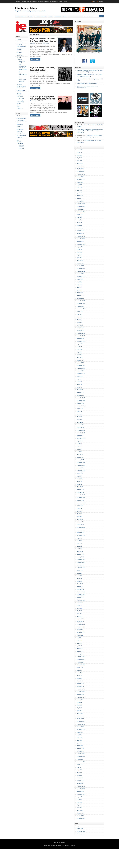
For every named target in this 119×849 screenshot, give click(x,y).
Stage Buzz (20, 108)
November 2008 (81, 724)
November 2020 (81, 336)
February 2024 (80, 230)
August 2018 (80, 408)
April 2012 (79, 613)
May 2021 (79, 319)
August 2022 (80, 279)
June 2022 (79, 284)
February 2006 (80, 813)
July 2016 (79, 476)
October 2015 (80, 500)
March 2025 (80, 195)
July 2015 (79, 508)
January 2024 (80, 233)
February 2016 (80, 489)
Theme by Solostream (70, 845)
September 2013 (81, 567)
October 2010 (80, 662)
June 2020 (79, 349)
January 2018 (80, 427)
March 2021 (80, 325)
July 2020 (79, 346)
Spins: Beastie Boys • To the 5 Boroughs (87, 83)
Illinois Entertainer (26, 8)
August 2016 (80, 473)
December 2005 (81, 818)
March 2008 (80, 745)
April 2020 (79, 354)
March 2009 (80, 713)
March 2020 (80, 357)
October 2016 (80, 468)
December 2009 (81, 689)
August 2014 (80, 538)
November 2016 (81, 465)
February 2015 (80, 522)
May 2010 (79, 675)
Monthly (50, 16)
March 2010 (80, 681)
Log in (78, 826)
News (18, 105)
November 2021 (81, 303)
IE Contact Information (43, 1)
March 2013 (80, 584)
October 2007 (80, 759)
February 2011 (80, 651)
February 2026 (80, 166)
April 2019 (79, 387)
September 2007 (81, 762)
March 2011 (80, 648)
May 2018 (79, 416)
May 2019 (79, 384)
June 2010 (79, 673)
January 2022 (80, 298)
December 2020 (81, 333)
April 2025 (79, 193)
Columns (19, 59)
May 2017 (79, 449)
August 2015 (80, 505)
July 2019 (79, 379)
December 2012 (81, 592)
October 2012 (80, 597)
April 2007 (79, 775)
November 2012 (81, 594)
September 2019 (81, 373)
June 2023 (79, 252)
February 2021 (80, 327)
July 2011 (79, 638)
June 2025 (79, 187)
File (19, 71)
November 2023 (81, 238)
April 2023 (79, 257)
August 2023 (80, 247)
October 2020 (80, 338)
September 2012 (81, 600)
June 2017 (79, 446)
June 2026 (79, 155)
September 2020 (81, 341)
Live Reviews (20, 101)
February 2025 (80, 198)
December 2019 (81, 365)
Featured (30, 16)
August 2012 (80, 602)
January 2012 (80, 621)
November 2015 (81, 497)
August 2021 (80, 311)
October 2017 (80, 435)
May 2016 (79, 481)
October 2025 (80, 176)
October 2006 (80, 791)
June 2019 (79, 381)
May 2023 (79, 255)
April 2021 (79, 322)
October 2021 (80, 306)
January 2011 (80, 654)
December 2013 (81, 559)
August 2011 (80, 635)
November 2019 (81, 368)
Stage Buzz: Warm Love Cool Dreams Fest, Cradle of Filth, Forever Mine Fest (43, 39)
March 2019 (80, 389)
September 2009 (81, 697)
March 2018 (80, 422)
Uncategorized (57, 16)
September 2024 (81, 212)
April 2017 (79, 451)
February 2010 (80, 683)
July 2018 (79, 411)
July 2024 (79, 217)
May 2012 (79, 611)
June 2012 (79, 608)
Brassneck (32, 43)
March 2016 (80, 487)
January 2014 (80, 557)
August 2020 (80, 344)
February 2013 (80, 586)
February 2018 (80, 425)
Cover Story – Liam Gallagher (94, 135)
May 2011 (79, 643)
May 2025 (79, 190)
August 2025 (80, 182)
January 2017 (80, 460)
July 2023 (79, 249)
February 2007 (80, 780)
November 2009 (81, 691)
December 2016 (81, 462)
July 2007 (79, 767)
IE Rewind (36, 16)
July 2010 (79, 670)
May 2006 (79, 805)
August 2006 (80, 797)
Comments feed (81, 831)
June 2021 (79, 317)
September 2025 (81, 179)
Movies (19, 103)
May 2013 (79, 578)
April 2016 (79, 484)
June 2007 (79, 770)
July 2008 (79, 735)
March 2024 (80, 228)
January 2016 (80, 492)
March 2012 (80, 616)
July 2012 (79, 605)
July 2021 (79, 314)
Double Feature (22, 69)
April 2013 (79, 581)
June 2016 (79, 478)
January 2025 (80, 201)
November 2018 (81, 400)
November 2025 (81, 174)
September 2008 (81, 729)
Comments (101, 1)
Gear (20, 73)
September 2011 (81, 632)
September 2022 (81, 276)
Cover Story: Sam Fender (93, 138)
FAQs (18, 128)
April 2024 (79, 225)
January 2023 (80, 265)
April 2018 (79, 419)
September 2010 (81, 664)
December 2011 (81, 624)
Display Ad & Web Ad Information (29, 1)
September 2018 (81, 406)
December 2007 (81, 753)
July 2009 (79, 702)
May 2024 (79, 222)
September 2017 (81, 438)
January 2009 (80, 718)
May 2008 (79, 740)
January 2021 (80, 330)
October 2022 (80, 274)
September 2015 (81, 503)
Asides (17, 16)
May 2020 (79, 352)
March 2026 (80, 163)
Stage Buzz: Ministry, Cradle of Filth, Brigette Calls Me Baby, (42, 68)
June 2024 (79, 220)
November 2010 (81, 659)
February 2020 (80, 360)
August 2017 (80, 441)
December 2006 (81, 786)
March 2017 (80, 454)
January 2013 (80, 589)
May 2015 (79, 513)
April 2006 (79, 807)
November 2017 (81, 433)
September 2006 (81, 794)
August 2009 (80, 700)
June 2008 (79, 737)
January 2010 (80, 686)
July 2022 (79, 282)
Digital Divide (22, 68)
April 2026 (79, 160)
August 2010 (80, 667)
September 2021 (81, 309)
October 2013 (80, 565)
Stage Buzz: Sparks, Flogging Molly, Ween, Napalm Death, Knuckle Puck (42, 97)
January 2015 (80, 524)
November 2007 (81, 756)
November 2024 (81, 206)
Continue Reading (35, 59)
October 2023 (80, 241)
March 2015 (80, 519)
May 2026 (79, 158)
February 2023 (80, 263)
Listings (65, 1)
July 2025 (79, 185)
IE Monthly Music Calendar (56, 1)
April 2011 (79, 646)
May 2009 (79, 708)
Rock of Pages (22, 79)
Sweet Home (22, 83)
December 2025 (81, 171)
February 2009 (80, 716)
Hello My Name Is (21, 46)
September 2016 (81, 470)
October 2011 (80, 629)
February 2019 (80, 392)
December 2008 (81, 721)
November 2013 (81, 562)
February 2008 (80, 748)
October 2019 (80, 371)
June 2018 (79, 414)
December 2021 (81, 301)
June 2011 (79, 640)
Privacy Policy (20, 133)
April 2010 (79, 678)
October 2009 (80, 694)
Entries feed (80, 828)
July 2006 (79, 799)
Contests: (18, 1)
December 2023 (81, 236)
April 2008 (79, 743)
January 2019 (80, 395)
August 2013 (80, 570)
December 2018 (81, 398)
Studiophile (21, 81)
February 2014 (80, 554)
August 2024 (80, 214)
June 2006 (79, 802)
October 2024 (80, 209)
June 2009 (79, 705)
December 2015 (81, 495)
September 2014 (81, 535)
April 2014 (79, 549)
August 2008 (80, 732)
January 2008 (80, 751)
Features (19, 84)
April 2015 (79, 516)
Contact (19, 126)
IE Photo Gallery (21, 88)
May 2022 (79, 287)
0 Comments (46, 43)
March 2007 (80, 778)
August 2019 (80, 376)
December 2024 (81, 203)
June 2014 (79, 543)
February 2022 (80, 295)
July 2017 (79, 443)
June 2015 (79, 511)
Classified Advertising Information (21, 146)
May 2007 (79, 772)
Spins (18, 106)
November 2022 (81, 271)
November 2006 (81, 788)
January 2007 (80, 783)
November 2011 (81, 627)
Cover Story (23, 16)
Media (20, 78)
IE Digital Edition (21, 86)
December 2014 (81, 527)
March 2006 (80, 810)
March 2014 (80, 551)
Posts (94, 1)
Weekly (64, 16)
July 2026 (79, 152)
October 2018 (80, 403)
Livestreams (43, 16)
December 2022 (81, 268)
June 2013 (79, 576)
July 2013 (79, 573)
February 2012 (80, 619)
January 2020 (80, 363)
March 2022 (80, 292)
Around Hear (22, 61)
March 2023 (80, 260)
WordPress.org (80, 834)
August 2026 (80, 150)
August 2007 (80, 764)
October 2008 (80, 726)
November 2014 (81, 530)
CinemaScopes (22, 66)
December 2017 (81, 430)
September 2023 (81, 244)
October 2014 (80, 532)
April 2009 (79, 710)
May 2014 (79, 546)
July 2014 (79, 540)
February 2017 (80, 457)
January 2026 (80, 168)
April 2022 (79, 290)
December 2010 (81, 656)
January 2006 (80, 815)
